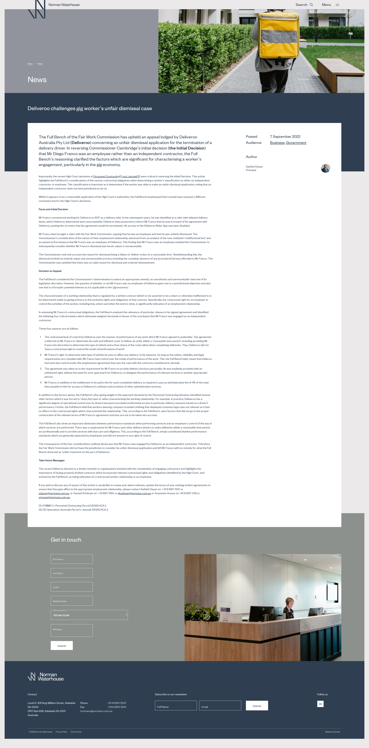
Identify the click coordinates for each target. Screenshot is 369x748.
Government (296, 142)
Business (277, 142)
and (130, 176)
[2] (138, 176)
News (40, 63)
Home (30, 63)
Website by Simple (332, 731)
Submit (62, 645)
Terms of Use (76, 731)
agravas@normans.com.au (54, 497)
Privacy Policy (61, 731)
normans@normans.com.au (96, 711)
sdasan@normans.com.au (54, 493)
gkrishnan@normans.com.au (134, 493)
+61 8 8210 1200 (116, 702)
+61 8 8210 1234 (117, 707)
